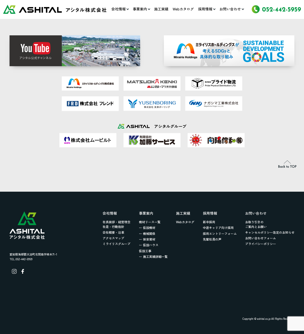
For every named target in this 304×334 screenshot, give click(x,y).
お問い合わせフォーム (260, 238)
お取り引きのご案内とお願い (256, 224)
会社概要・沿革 (113, 232)
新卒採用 (209, 222)
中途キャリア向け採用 (218, 227)
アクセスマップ (113, 238)
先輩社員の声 (212, 239)
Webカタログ (183, 8)
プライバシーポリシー (260, 243)
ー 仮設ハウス (148, 245)
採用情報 (205, 8)
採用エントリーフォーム (220, 233)
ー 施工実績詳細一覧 (153, 256)
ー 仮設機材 (147, 227)
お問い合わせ (230, 8)
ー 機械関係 (147, 233)
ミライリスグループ (116, 243)
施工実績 (161, 8)
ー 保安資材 (147, 239)
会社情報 (118, 8)
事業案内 (140, 8)
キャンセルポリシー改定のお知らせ (269, 232)
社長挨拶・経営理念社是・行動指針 (116, 224)
